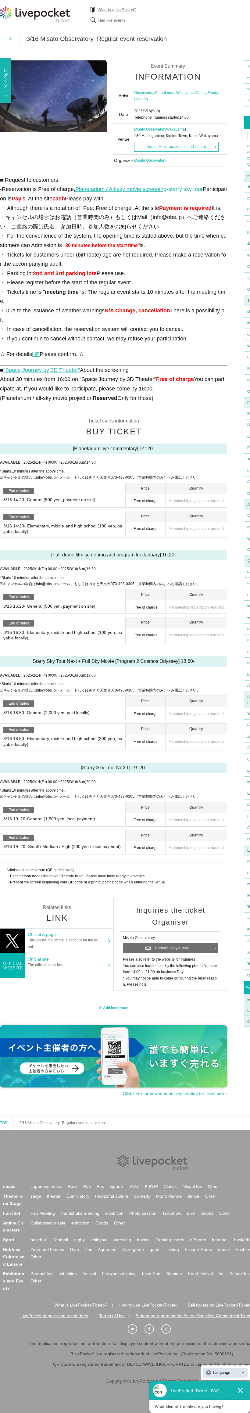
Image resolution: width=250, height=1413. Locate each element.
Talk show (171, 1213)
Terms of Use (112, 1315)
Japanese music (46, 1186)
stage (35, 1196)
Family (213, 93)
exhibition (114, 1213)
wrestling (122, 1239)
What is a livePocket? (117, 10)
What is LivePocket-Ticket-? (81, 1305)
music (9, 1186)
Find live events (112, 20)
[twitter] (136, 1329)
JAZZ (134, 1186)
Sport (8, 1239)
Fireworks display (118, 1273)
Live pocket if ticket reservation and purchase (35, 14)
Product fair (41, 1273)
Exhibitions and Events (13, 1281)
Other (213, 1186)
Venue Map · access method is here (176, 147)
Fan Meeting (42, 1213)
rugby (79, 1239)
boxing (143, 1239)
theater (54, 1196)
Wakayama (185, 93)
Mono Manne (169, 1196)
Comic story (77, 1196)
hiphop (116, 1186)
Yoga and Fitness (47, 1249)
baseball (38, 1239)
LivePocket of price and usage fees (54, 1315)
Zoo (88, 1249)
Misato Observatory (150, 129)
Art (221, 1273)
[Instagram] (169, 1329)
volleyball (99, 1239)
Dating (201, 93)
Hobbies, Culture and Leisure (14, 1257)
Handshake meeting (80, 1213)
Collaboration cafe (48, 1223)
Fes (100, 1186)
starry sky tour (185, 189)
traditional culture (111, 1196)
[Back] (10, 38)
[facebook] (152, 1329)
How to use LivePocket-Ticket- (148, 1305)
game (155, 1249)
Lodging (141, 99)
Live (191, 1213)
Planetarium (165, 93)
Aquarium (107, 1249)
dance (193, 1196)
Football (60, 1239)
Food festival (200, 1273)
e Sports (198, 1239)
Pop (87, 1186)
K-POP (151, 1186)
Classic (170, 1186)
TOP (3, 1123)
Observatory (144, 93)
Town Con (150, 1273)
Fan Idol (11, 1213)
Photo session (142, 1213)
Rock (72, 1186)
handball (220, 1239)
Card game (133, 1249)
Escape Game (198, 1249)
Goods (207, 1213)
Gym (74, 1249)
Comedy (142, 1196)
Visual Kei (192, 1186)
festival (89, 1273)
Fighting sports (169, 1239)
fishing (172, 1249)
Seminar (174, 1273)
